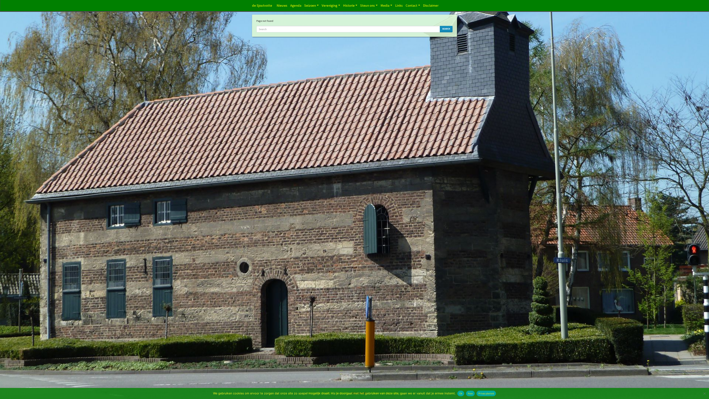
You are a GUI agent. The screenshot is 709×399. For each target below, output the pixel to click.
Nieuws (282, 5)
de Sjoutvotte (262, 5)
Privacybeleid (486, 393)
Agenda (295, 5)
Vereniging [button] (329, 5)
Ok (461, 393)
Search (446, 28)
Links (399, 5)
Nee (470, 393)
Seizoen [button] (310, 5)
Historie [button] (349, 5)
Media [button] (385, 5)
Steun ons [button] (367, 5)
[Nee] (704, 393)
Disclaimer (431, 5)
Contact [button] (411, 5)
